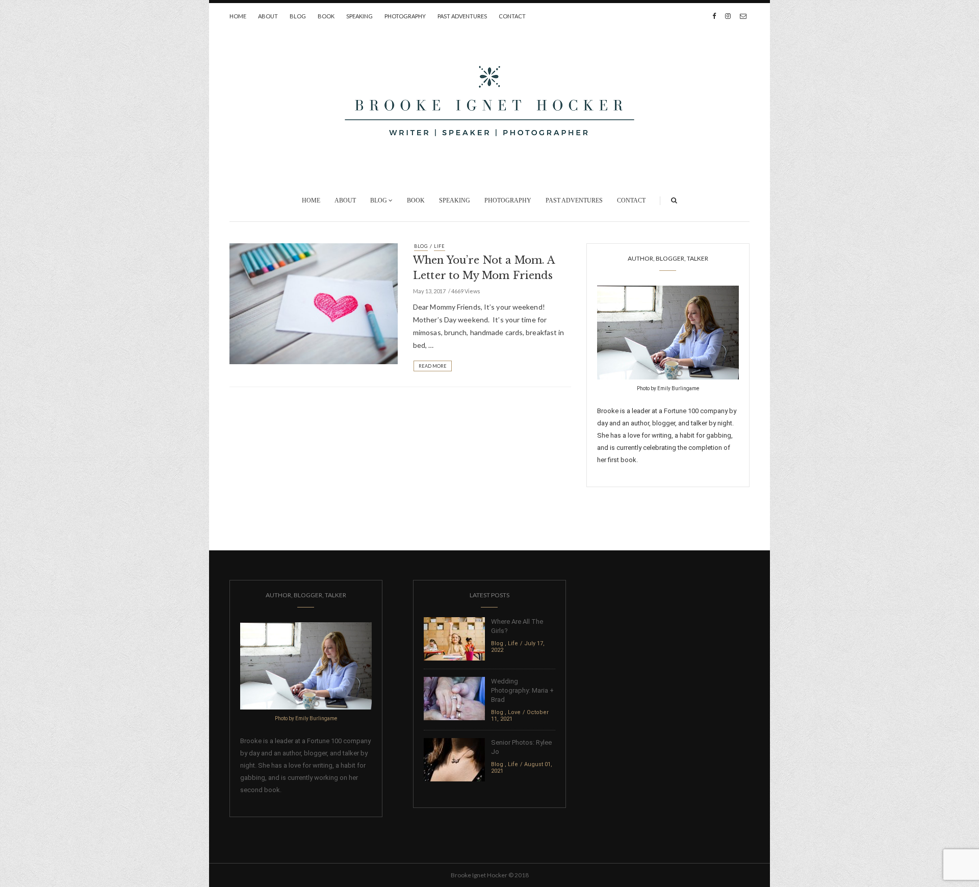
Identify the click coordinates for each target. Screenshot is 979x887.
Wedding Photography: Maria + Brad (522, 690)
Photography (405, 16)
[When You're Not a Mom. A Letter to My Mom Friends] (313, 303)
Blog (298, 16)
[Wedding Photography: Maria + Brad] (454, 698)
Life (439, 246)
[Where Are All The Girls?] (454, 638)
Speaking (359, 16)
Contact (512, 16)
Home (237, 16)
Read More (433, 366)
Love (514, 712)
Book (326, 16)
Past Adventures (462, 16)
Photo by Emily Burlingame (668, 388)
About (268, 16)
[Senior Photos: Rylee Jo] (454, 759)
